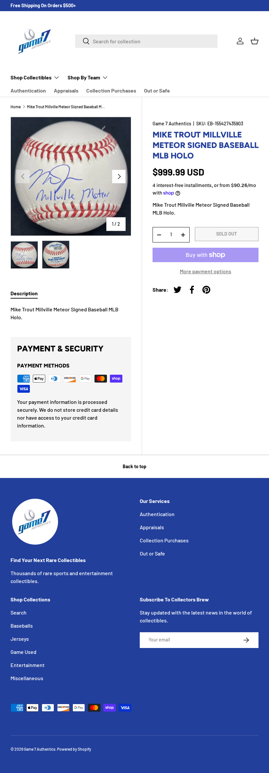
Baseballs (21, 625)
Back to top (134, 466)
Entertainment (27, 665)
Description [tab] (24, 293)
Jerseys (19, 639)
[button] (254, 41)
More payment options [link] (205, 271)
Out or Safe (157, 90)
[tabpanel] (70, 313)
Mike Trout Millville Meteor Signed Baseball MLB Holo (66, 107)
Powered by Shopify (74, 749)
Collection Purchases (111, 90)
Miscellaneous (26, 678)
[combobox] (146, 41)
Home (15, 107)
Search (18, 612)
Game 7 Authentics (172, 123)
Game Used (23, 652)
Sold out (226, 234)
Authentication (28, 90)
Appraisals (66, 90)
